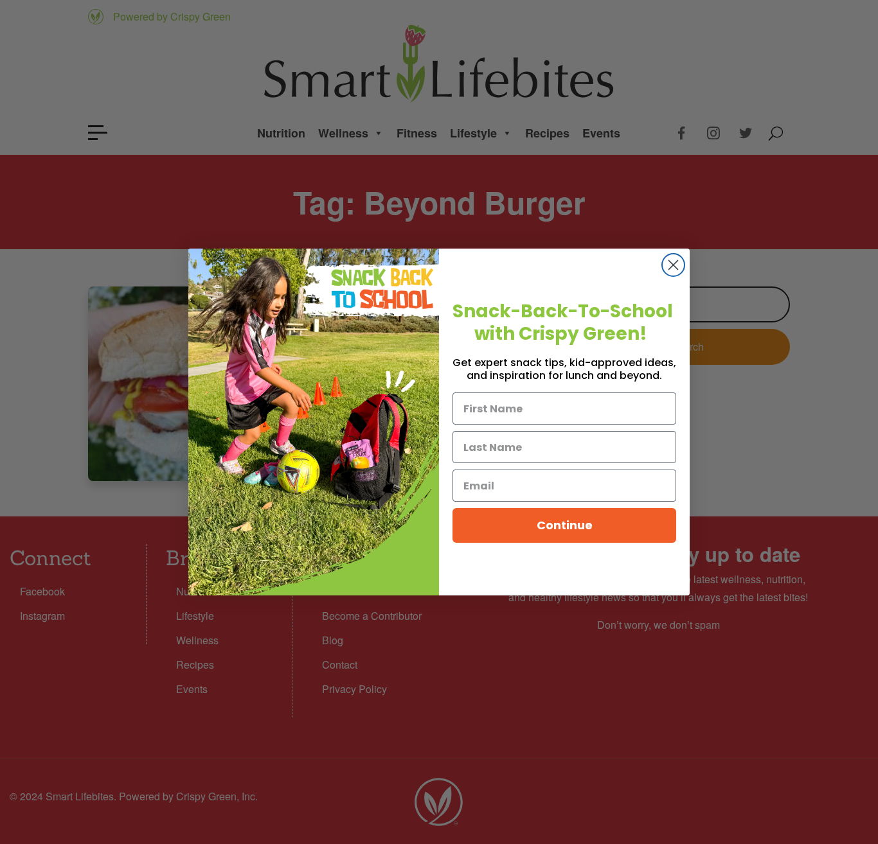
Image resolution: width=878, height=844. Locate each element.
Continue (565, 525)
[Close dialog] (673, 265)
